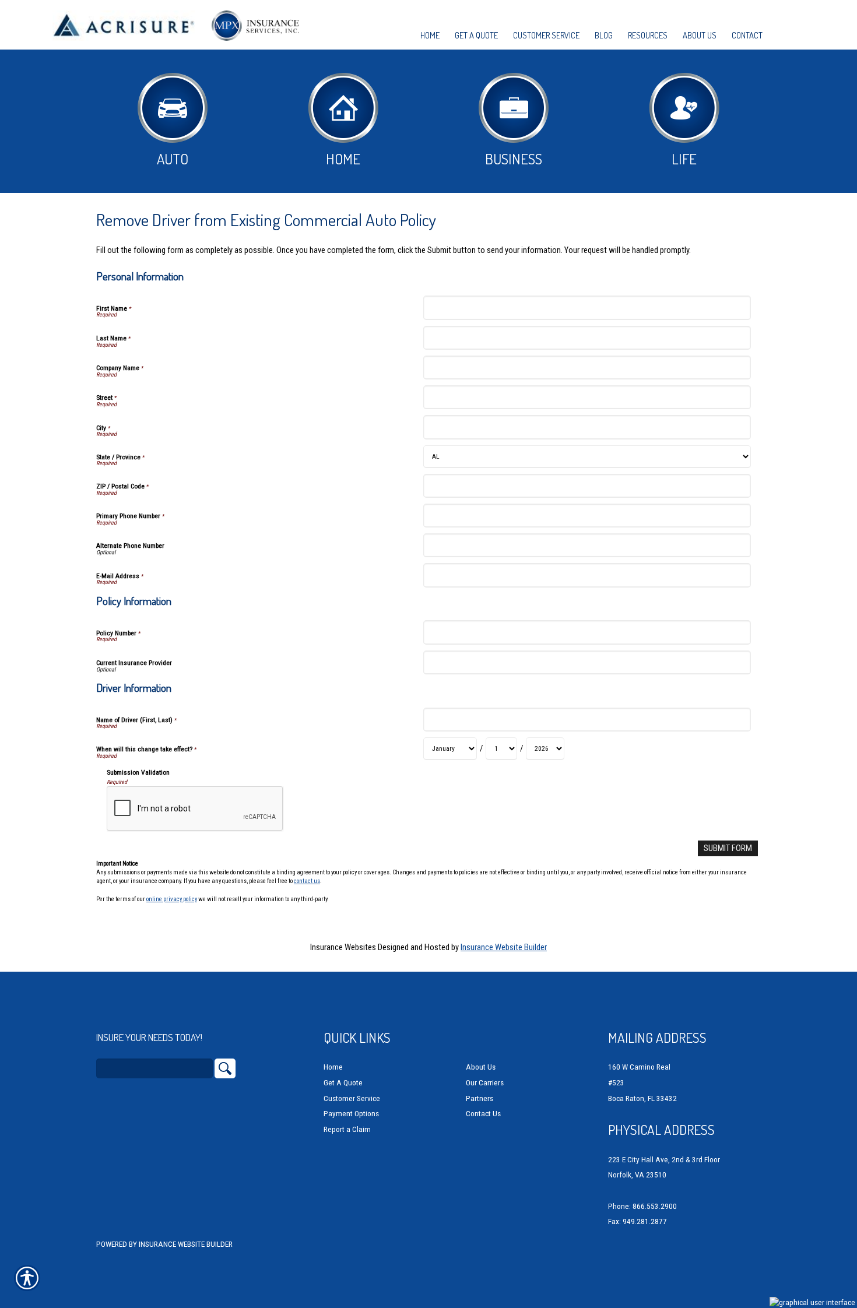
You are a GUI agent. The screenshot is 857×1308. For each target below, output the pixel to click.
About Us (481, 1067)
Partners (479, 1098)
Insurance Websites (343, 947)
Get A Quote (343, 1082)
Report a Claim (347, 1129)
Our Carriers (485, 1082)
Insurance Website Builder (504, 947)
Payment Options (351, 1113)
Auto (172, 158)
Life (684, 158)
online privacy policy (171, 899)
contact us (307, 881)
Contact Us (483, 1113)
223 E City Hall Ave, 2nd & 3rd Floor (664, 1159)
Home (343, 158)
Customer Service (352, 1098)
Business (513, 158)
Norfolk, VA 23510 (637, 1174)
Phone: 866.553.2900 (642, 1206)
